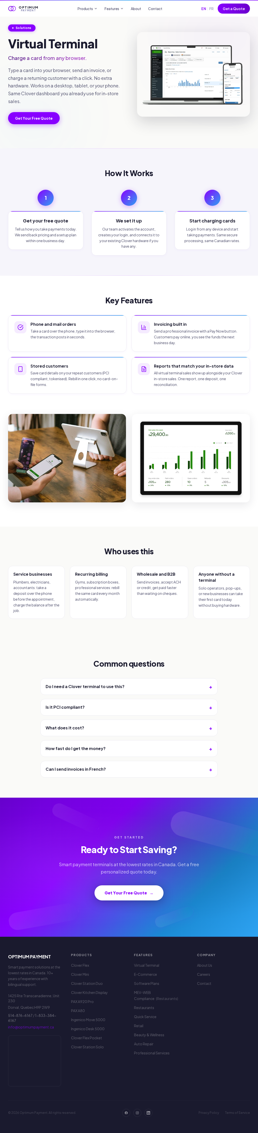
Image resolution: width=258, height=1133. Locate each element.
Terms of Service (237, 1113)
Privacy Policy (209, 1113)
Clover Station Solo (87, 1047)
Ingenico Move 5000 (88, 1019)
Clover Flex (80, 965)
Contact (155, 8)
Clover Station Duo (87, 983)
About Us (204, 965)
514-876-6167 (20, 1015)
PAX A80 (78, 1010)
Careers (203, 974)
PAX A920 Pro (82, 1001)
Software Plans (146, 983)
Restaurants (144, 1007)
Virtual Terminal (146, 965)
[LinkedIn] (148, 1113)
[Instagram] (137, 1113)
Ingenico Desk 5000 (88, 1028)
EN (203, 8)
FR (211, 8)
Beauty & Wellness (149, 1034)
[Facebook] (126, 1113)
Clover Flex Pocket (86, 1037)
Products (85, 8)
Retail (138, 1025)
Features (112, 8)
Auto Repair (143, 1044)
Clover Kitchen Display (89, 992)
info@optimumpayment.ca (31, 1027)
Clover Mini (80, 974)
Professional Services (152, 1053)
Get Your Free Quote (34, 118)
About (136, 8)
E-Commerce (145, 974)
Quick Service (145, 1016)
